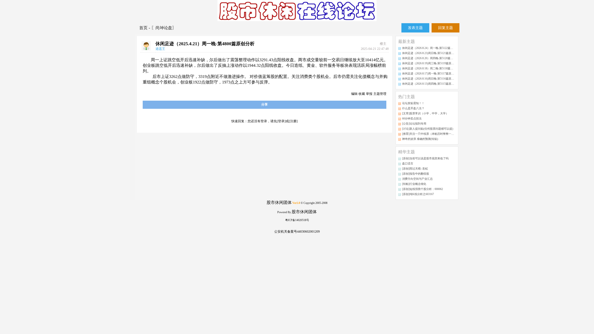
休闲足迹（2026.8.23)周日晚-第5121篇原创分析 (431, 53)
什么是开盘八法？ (413, 108)
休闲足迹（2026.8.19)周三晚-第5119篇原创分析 (431, 63)
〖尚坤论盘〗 (163, 28)
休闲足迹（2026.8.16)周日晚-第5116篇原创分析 (431, 78)
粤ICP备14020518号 (297, 220)
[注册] (293, 121)
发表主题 (415, 28)
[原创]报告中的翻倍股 (415, 173)
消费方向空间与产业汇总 (417, 178)
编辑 (354, 94)
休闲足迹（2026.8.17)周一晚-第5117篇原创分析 (431, 73)
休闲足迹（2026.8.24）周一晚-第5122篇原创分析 (432, 48)
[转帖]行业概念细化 (414, 184)
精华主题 (406, 152)
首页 (144, 28)
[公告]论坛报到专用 (414, 123)
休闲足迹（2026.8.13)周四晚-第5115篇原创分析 (431, 83)
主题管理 (379, 94)
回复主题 (445, 28)
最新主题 (406, 41)
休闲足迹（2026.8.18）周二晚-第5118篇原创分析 (432, 68)
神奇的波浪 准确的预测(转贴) (420, 139)
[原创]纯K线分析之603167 (418, 194)
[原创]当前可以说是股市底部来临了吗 (425, 158)
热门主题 (406, 96)
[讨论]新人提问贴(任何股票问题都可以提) (427, 128)
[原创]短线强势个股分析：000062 (422, 189)
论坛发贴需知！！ (413, 103)
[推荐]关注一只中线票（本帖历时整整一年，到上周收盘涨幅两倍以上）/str (448, 133)
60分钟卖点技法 (412, 118)
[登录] (281, 121)
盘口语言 (407, 163)
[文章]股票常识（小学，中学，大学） (425, 113)
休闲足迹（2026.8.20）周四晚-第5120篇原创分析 (432, 58)
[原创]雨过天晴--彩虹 (415, 168)
